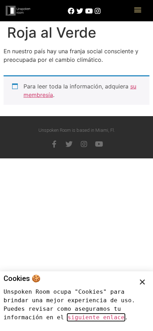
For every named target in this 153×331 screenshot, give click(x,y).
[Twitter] (69, 144)
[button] (138, 9)
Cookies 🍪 (22, 278)
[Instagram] (84, 144)
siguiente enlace (96, 317)
